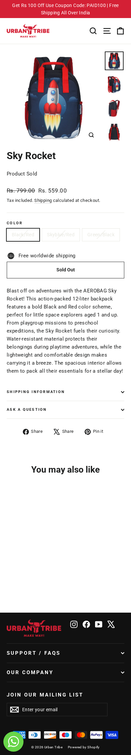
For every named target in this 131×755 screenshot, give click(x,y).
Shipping (43, 200)
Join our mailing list (45, 695)
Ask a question (27, 409)
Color (15, 223)
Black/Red (23, 234)
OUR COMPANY (30, 672)
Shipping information (36, 392)
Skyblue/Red (61, 234)
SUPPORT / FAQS (33, 653)
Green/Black (101, 234)
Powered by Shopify (84, 747)
